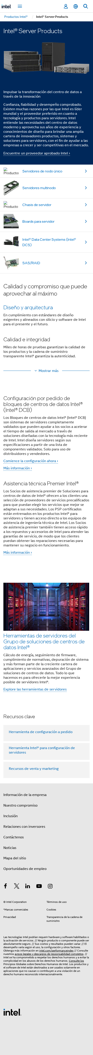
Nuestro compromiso (20, 805)
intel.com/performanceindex (56, 950)
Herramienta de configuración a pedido (40, 732)
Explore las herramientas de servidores (35, 689)
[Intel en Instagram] (50, 887)
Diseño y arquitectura (28, 307)
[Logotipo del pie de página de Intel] (12, 1012)
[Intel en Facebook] (5, 887)
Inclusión (10, 816)
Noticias (9, 848)
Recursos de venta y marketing (34, 768)
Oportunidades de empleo (24, 869)
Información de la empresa (24, 795)
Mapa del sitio (14, 858)
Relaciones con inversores (24, 826)
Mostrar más (48, 371)
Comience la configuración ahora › (30, 461)
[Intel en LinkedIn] (28, 887)
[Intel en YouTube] (39, 887)
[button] (46, 323)
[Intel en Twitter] (17, 887)
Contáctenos (13, 837)
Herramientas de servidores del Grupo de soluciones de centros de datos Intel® (44, 641)
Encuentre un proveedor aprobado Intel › (36, 153)
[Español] (75, 6)
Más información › (17, 468)
